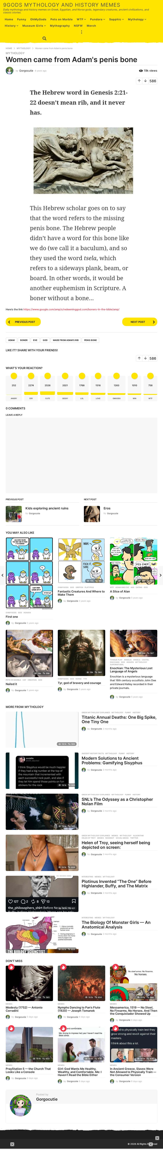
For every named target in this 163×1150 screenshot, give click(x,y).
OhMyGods (38, 19)
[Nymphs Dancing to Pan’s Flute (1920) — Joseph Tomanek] (81, 983)
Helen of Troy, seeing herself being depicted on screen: (116, 845)
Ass (132, 587)
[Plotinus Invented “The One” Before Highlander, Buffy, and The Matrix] (42, 894)
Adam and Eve (122, 587)
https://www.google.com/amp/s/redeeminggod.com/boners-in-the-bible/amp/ (71, 309)
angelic (128, 660)
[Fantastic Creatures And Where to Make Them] (81, 561)
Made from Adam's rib (66, 340)
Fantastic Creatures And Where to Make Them (81, 593)
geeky (65, 398)
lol (82, 398)
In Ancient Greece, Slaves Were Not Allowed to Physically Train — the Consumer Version (133, 1072)
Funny (128, 712)
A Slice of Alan (120, 591)
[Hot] (63, 967)
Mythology (136, 19)
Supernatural (117, 665)
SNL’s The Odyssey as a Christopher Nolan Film (117, 801)
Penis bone (90, 340)
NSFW (78, 25)
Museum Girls (32, 25)
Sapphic (115, 19)
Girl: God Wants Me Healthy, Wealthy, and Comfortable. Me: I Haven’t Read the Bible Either (80, 1072)
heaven (27, 613)
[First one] (29, 573)
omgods (116, 398)
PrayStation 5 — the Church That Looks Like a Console (28, 1070)
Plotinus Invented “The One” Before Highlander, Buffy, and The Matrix (116, 883)
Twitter (134, 838)
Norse (79, 679)
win (134, 398)
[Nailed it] (29, 653)
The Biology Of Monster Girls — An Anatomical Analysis (116, 924)
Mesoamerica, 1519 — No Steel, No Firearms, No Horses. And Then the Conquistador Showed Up (133, 1010)
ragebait (109, 838)
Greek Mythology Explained (96, 712)
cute (47, 398)
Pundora (96, 19)
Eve (35, 340)
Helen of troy (89, 838)
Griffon (79, 587)
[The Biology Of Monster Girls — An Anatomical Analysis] (42, 935)
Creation (32, 680)
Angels (136, 660)
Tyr (85, 679)
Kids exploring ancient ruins (46, 508)
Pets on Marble (61, 19)
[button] (81, 32)
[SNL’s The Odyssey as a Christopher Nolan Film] (42, 812)
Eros (107, 508)
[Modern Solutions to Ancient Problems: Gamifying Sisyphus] (42, 771)
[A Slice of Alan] (133, 561)
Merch (91, 25)
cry (31, 398)
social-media (122, 838)
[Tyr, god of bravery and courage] (81, 653)
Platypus (89, 587)
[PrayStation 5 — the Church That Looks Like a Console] (29, 1044)
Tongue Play (116, 660)
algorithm (138, 836)
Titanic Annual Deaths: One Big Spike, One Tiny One (119, 719)
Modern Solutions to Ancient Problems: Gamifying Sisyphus (112, 760)
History (136, 712)
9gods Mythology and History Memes (61, 5)
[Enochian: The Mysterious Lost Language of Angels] (133, 643)
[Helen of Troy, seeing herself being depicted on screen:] (42, 853)
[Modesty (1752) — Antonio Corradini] (29, 983)
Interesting (87, 877)
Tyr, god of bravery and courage (79, 683)
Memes (115, 836)
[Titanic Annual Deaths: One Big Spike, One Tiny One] (42, 730)
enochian (114, 662)
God (45, 340)
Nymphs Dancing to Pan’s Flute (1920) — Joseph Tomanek (79, 1009)
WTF (80, 19)
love (98, 398)
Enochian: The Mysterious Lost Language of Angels (131, 669)
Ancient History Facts (93, 753)
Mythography (60, 25)
